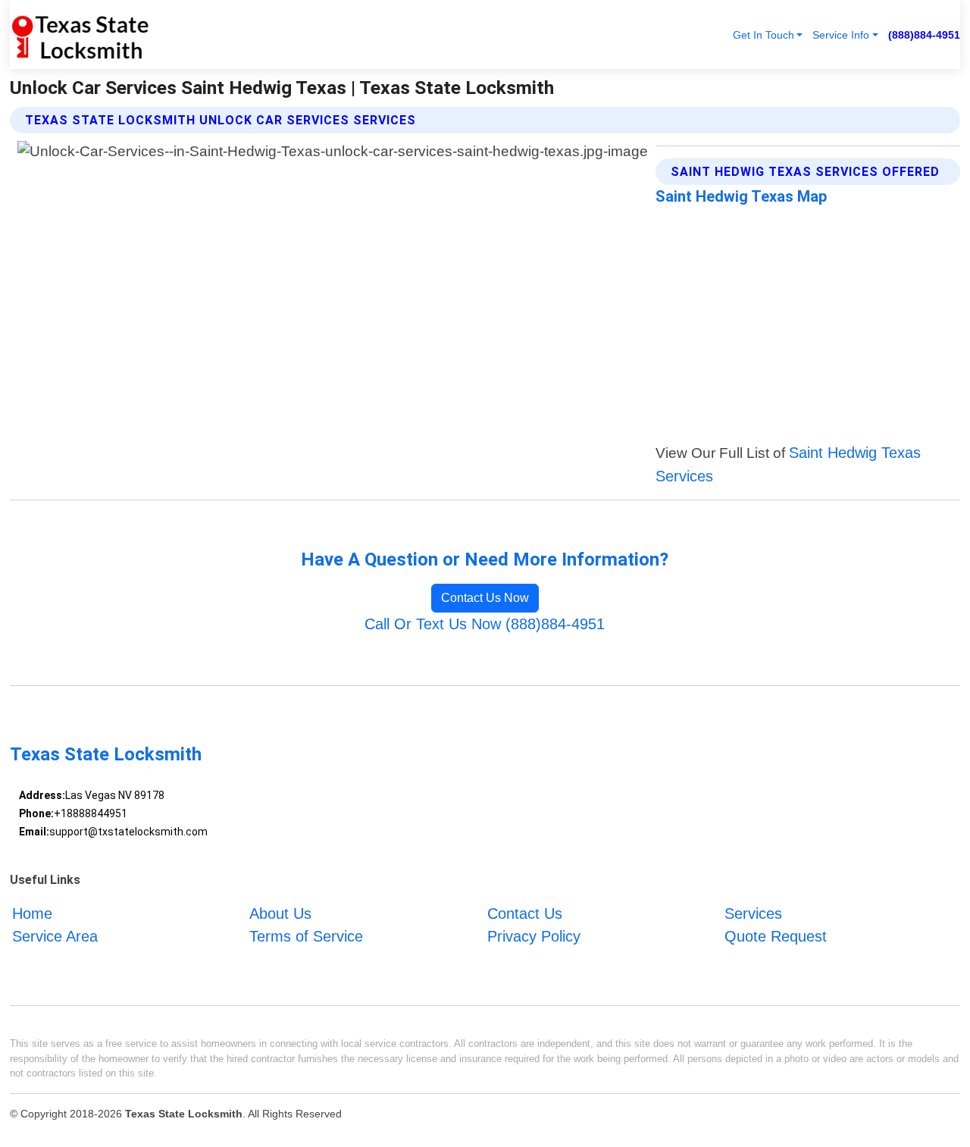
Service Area (55, 936)
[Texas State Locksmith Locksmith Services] (79, 34)
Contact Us (524, 913)
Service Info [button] (840, 35)
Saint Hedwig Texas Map (741, 196)
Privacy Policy (533, 936)
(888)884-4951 (924, 35)
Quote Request (775, 936)
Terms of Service (306, 936)
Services (753, 913)
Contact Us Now (485, 597)
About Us (280, 913)
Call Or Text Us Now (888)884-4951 (485, 624)
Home (32, 913)
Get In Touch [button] (763, 35)
